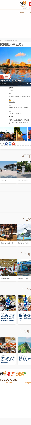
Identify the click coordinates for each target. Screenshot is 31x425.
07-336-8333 (12, 102)
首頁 (1, 40)
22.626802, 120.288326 (15, 113)
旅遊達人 (23, 12)
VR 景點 (5, 40)
